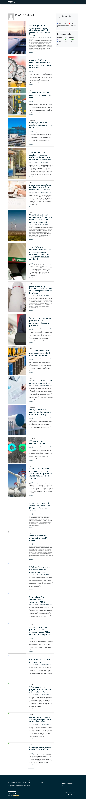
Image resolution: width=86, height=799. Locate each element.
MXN (69, 25)
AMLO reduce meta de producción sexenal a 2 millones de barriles (39, 353)
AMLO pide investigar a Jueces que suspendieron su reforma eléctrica (40, 719)
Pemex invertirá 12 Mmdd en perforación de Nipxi (40, 381)
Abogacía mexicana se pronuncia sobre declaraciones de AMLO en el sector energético (39, 631)
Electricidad (38, 2)
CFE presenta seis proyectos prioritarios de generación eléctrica (40, 689)
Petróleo (23, 2)
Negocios (60, 2)
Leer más (31, 52)
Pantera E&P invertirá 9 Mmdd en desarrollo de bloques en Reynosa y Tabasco (39, 507)
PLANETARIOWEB (44, 37)
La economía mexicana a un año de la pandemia (40, 748)
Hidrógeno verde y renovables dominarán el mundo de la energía (40, 412)
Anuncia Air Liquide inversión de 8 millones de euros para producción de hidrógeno (40, 289)
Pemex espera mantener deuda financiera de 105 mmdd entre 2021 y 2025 (40, 187)
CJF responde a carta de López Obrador (39, 660)
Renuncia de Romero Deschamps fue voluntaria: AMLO (38, 599)
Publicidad (41, 782)
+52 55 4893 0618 (67, 785)
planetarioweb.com (16, 795)
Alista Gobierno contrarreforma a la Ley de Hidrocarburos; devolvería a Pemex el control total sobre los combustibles (40, 253)
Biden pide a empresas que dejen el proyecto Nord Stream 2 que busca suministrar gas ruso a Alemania (40, 473)
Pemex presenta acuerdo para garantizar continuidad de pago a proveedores (40, 322)
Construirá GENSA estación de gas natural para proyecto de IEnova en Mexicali (40, 64)
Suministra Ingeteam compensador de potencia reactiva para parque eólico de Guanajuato (40, 218)
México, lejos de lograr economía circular (39, 442)
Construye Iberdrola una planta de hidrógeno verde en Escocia (41, 125)
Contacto (41, 783)
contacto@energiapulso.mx (68, 783)
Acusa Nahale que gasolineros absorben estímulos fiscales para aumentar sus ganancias (40, 156)
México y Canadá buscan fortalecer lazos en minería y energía (40, 569)
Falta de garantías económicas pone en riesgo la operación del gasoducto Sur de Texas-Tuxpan (40, 30)
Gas (31, 2)
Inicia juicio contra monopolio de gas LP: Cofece (38, 538)
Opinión (68, 2)
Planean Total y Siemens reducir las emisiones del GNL (40, 95)
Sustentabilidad (50, 2)
